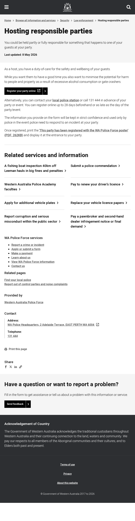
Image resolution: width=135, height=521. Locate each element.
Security (64, 20)
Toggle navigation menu (6, 7)
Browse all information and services (36, 20)
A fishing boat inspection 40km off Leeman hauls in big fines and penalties (33, 168)
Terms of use (67, 465)
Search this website (129, 7)
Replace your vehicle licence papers (97, 202)
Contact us (18, 266)
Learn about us (20, 258)
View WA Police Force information (32, 262)
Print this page (17, 349)
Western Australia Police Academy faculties (30, 187)
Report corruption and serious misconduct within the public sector (30, 219)
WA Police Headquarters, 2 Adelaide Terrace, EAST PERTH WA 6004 (51, 325)
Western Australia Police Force (23, 302)
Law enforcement (83, 20)
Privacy (67, 474)
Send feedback (15, 404)
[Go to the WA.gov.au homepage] (67, 7)
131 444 (13, 336)
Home (7, 20)
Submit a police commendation (94, 165)
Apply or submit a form (25, 249)
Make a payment (22, 253)
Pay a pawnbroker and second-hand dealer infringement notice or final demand (97, 221)
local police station (65, 100)
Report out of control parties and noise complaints (36, 284)
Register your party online (21, 91)
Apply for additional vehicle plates (29, 202)
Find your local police (17, 280)
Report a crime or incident (27, 245)
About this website (67, 483)
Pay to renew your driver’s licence (95, 184)
